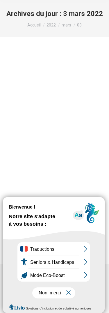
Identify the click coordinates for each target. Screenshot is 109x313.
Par (25, 149)
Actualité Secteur (28, 142)
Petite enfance (57, 142)
